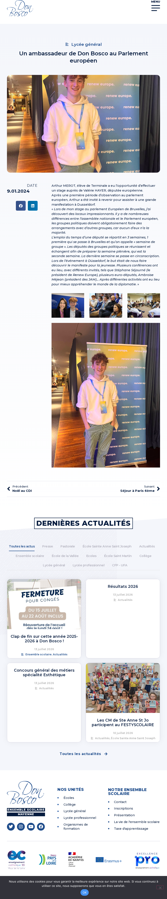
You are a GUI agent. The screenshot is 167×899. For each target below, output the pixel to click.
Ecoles (91, 556)
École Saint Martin (118, 556)
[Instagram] (21, 827)
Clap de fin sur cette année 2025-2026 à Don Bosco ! (44, 638)
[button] (21, 206)
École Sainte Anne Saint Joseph (107, 546)
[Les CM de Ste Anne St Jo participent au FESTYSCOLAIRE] (123, 688)
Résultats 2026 (123, 586)
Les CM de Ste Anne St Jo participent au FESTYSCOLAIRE (123, 722)
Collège (145, 556)
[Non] (160, 887)
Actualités (147, 546)
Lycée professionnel (89, 565)
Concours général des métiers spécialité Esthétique (44, 672)
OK (85, 892)
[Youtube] (31, 827)
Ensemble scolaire (30, 556)
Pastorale (67, 546)
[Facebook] (41, 827)
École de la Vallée (65, 556)
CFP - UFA (119, 565)
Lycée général (54, 565)
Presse (47, 546)
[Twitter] (11, 827)
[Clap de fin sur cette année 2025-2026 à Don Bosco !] (44, 604)
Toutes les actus (22, 546)
